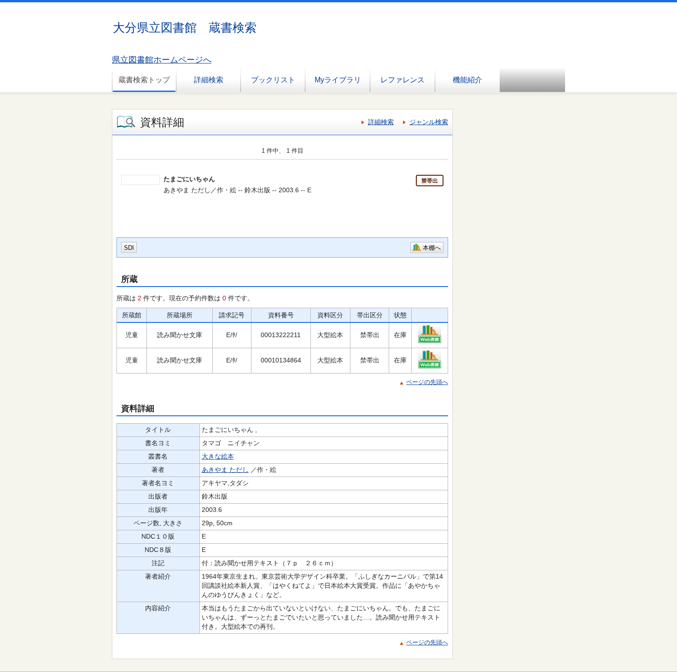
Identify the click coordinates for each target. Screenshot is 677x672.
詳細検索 (208, 80)
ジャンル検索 (428, 122)
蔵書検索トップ (144, 80)
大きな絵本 (218, 456)
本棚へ (432, 247)
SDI (129, 247)
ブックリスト (273, 80)
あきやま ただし (225, 469)
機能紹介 (467, 80)
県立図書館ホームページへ (161, 59)
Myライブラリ (338, 80)
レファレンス (402, 80)
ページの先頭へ (427, 382)
